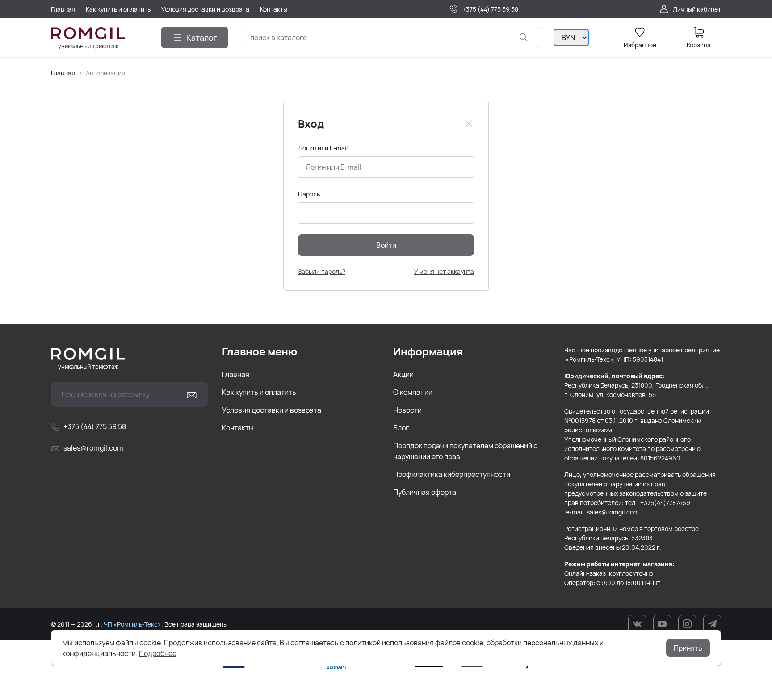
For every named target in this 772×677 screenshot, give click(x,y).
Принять (688, 648)
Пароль (309, 194)
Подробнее (157, 653)
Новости (407, 410)
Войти (386, 245)
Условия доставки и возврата (271, 410)
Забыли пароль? (321, 271)
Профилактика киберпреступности (451, 474)
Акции (403, 374)
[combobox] (391, 37)
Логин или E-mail (323, 148)
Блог (401, 428)
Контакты (238, 428)
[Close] (468, 123)
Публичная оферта (424, 492)
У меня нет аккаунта (444, 271)
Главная (63, 73)
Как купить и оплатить (259, 392)
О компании (412, 392)
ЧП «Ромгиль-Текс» (132, 624)
